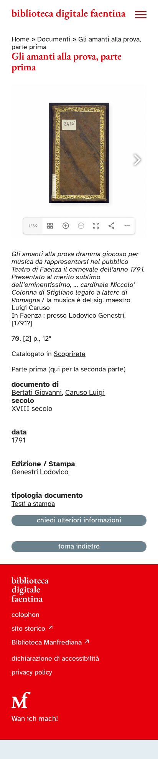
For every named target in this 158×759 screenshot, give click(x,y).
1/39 (33, 226)
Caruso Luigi (85, 392)
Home (21, 39)
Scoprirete (70, 354)
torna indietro (79, 546)
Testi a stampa (33, 503)
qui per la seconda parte (86, 369)
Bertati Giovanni (37, 392)
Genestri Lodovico (40, 472)
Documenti (54, 39)
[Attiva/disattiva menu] (141, 14)
